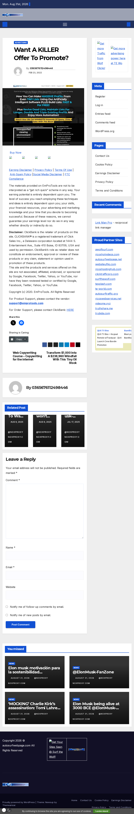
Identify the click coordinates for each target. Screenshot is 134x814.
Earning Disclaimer (20, 170)
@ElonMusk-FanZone (93, 672)
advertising (21, 43)
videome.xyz (103, 303)
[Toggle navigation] (65, 24)
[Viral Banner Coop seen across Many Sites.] (76, 749)
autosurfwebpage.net (108, 259)
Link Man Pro (103, 222)
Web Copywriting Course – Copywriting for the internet (27, 356)
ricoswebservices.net (108, 298)
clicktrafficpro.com (106, 274)
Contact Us (102, 155)
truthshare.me (104, 308)
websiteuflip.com (105, 264)
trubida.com (102, 313)
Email (10, 567)
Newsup (49, 802)
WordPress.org (104, 131)
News (11, 664)
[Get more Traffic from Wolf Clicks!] (102, 55)
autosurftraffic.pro (106, 293)
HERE (70, 309)
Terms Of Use (63, 170)
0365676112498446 (41, 68)
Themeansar (8, 805)
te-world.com (103, 288)
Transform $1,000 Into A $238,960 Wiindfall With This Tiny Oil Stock (61, 358)
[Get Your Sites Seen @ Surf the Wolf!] (57, 749)
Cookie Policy (104, 164)
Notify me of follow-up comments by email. (37, 606)
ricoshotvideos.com (107, 254)
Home (74, 800)
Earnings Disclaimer (107, 173)
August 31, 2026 (20, 678)
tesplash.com (103, 283)
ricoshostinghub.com (108, 269)
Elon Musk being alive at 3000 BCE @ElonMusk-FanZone (96, 707)
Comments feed (105, 122)
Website (10, 587)
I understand (101, 811)
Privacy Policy (43, 170)
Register (100, 96)
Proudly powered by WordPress (18, 802)
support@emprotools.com (26, 303)
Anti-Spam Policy (20, 174)
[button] (123, 24)
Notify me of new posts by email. (30, 615)
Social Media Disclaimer (47, 174)
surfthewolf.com (105, 279)
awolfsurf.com (104, 249)
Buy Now (15, 152)
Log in (99, 105)
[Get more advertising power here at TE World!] (118, 55)
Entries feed (102, 113)
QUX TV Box (103, 330)
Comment (13, 480)
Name (10, 547)
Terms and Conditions (109, 190)
